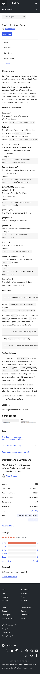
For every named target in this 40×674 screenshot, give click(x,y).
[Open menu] (36, 3)
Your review (6, 561)
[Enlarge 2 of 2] (35, 422)
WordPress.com (9, 625)
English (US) (34, 511)
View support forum (9, 577)
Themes (24, 593)
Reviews (7, 48)
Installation (8, 53)
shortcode (28, 515)
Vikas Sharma (10, 29)
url (36, 520)
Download (7, 34)
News (4, 593)
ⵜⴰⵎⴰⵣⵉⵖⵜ (11, 646)
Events (23, 611)
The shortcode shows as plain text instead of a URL (12, 438)
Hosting (5, 597)
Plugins (23, 597)
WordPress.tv (8, 618)
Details (6, 42)
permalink (21, 515)
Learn (4, 607)
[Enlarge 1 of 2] (16, 422)
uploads (31, 520)
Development (9, 58)
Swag (24, 618)
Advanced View (8, 526)
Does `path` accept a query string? (15, 452)
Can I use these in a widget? (12, 446)
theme (35, 515)
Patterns (24, 601)
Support (7, 64)
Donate (25, 615)
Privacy (5, 601)
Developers (6, 615)
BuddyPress (7, 636)
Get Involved (26, 607)
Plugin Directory (7, 9)
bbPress (6, 632)
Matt (5, 629)
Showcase (25, 590)
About (4, 590)
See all (35, 561)
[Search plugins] (24, 17)
